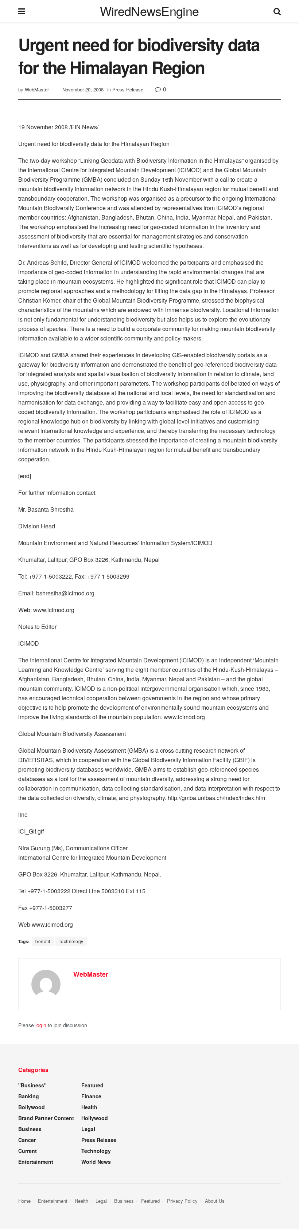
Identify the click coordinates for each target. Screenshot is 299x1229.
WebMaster (37, 89)
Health (89, 1107)
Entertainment (35, 1161)
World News (96, 1161)
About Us (215, 1200)
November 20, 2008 (83, 89)
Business (30, 1129)
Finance (91, 1096)
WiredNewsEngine (149, 11)
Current (27, 1150)
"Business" (32, 1085)
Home (24, 1200)
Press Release (127, 89)
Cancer (27, 1139)
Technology (71, 941)
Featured (92, 1085)
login (40, 1025)
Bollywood (31, 1107)
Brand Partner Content (46, 1118)
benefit (42, 941)
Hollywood (94, 1118)
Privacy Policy (182, 1200)
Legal (88, 1129)
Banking (28, 1096)
